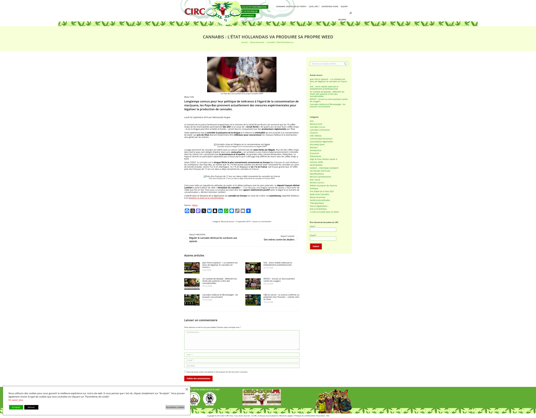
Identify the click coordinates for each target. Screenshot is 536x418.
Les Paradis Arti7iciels (320, 171)
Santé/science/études (320, 200)
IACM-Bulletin (316, 165)
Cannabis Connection (320, 130)
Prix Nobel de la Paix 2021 (322, 191)
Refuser (31, 407)
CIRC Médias (316, 136)
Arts (312, 121)
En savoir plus (16, 400)
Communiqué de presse (321, 139)
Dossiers (314, 147)
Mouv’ (195, 205)
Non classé (315, 180)
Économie (314, 153)
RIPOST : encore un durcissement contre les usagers (279, 280)
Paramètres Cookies (175, 407)
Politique (314, 188)
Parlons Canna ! (317, 183)
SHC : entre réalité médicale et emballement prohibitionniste (278, 264)
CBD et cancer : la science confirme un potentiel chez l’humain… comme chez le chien (281, 297)
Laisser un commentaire (261, 221)
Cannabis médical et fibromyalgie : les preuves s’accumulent (220, 296)
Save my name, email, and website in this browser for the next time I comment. (217, 372)
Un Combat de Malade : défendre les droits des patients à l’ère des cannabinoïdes (219, 281)
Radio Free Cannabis (319, 194)
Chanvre (314, 133)
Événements (315, 156)
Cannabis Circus (317, 127)
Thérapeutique (317, 203)
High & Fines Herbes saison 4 (323, 159)
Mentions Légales (286, 416)
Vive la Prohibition (318, 209)
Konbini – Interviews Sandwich (324, 168)
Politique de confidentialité (305, 416)
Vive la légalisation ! (319, 206)
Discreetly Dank (317, 144)
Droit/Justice (315, 150)
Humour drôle (316, 162)
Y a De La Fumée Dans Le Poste (324, 212)
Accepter (16, 407)
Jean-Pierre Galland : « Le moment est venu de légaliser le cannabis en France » (220, 265)
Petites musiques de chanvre (323, 185)
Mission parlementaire (320, 177)
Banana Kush (316, 124)
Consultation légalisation (321, 141)
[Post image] (192, 267)
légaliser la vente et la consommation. (206, 198)
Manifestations (317, 174)
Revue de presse (227, 221)
